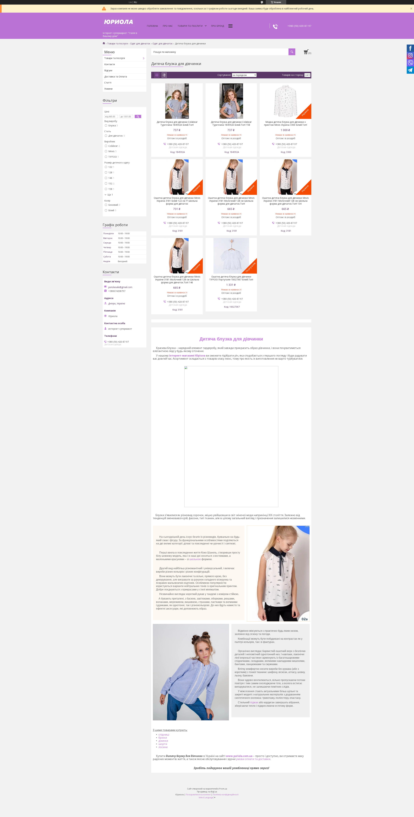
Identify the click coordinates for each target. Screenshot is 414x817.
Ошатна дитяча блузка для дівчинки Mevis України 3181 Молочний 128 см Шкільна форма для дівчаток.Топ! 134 (285, 200)
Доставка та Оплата (115, 76)
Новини (108, 88)
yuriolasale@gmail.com (120, 287)
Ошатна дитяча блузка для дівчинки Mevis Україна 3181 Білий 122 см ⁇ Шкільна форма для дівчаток (177, 200)
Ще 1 (110, 194)
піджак (254, 702)
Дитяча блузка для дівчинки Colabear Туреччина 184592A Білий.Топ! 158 (231, 123)
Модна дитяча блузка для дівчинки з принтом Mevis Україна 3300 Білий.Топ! (285, 123)
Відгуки (108, 70)
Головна (152, 25)
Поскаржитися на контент (198, 794)
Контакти (109, 64)
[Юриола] (119, 21)
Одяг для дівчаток (140, 43)
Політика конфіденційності (226, 794)
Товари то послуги (190, 25)
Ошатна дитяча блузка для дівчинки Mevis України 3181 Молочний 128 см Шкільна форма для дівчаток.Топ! (231, 200)
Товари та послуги (117, 43)
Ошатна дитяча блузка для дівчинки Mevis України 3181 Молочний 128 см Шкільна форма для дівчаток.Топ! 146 (177, 279)
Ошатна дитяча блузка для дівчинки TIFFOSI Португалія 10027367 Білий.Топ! (231, 278)
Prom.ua (223, 788)
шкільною (195, 559)
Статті (107, 82)
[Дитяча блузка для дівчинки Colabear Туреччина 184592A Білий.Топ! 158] (231, 101)
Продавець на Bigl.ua (207, 791)
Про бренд (217, 25)
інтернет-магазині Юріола (187, 355)
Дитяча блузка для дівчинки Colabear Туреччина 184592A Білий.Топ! (177, 123)
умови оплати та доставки (253, 759)
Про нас (168, 25)
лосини (163, 747)
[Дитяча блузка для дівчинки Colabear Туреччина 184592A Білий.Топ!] (177, 101)
